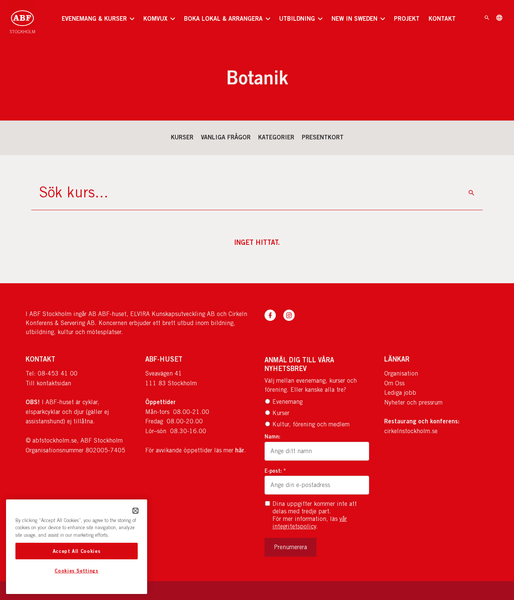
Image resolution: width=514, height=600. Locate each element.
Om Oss (394, 383)
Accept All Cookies (77, 551)
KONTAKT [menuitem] (442, 18)
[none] (98, 18)
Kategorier (276, 137)
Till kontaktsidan (48, 383)
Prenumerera (290, 547)
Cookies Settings (77, 571)
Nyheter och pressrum (413, 402)
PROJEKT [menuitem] (407, 18)
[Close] (135, 510)
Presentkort (323, 137)
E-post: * (275, 470)
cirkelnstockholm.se (411, 431)
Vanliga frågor (226, 137)
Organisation (401, 373)
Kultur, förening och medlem (311, 424)
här (239, 450)
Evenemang (287, 401)
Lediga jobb (400, 392)
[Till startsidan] (22, 19)
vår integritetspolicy (309, 522)
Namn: (272, 436)
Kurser (182, 137)
